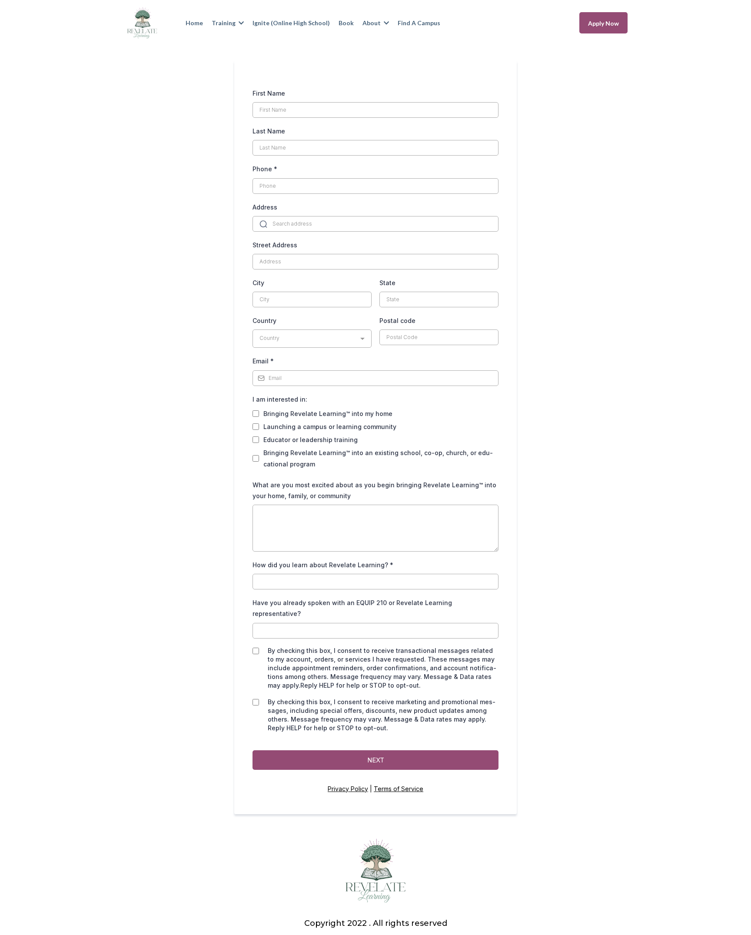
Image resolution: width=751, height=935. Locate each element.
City (258, 282)
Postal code (397, 320)
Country (264, 320)
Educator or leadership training (310, 439)
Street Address (275, 245)
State (387, 282)
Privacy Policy (348, 788)
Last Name (269, 131)
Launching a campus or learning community (329, 426)
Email (263, 361)
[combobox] (312, 338)
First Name (269, 93)
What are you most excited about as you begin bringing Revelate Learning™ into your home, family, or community (374, 490)
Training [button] (224, 23)
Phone (265, 169)
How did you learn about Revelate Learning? (323, 565)
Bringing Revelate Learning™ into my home (327, 413)
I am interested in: (280, 399)
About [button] (372, 23)
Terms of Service (398, 788)
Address (265, 207)
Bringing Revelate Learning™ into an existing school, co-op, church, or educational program (378, 458)
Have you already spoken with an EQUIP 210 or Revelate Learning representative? (352, 608)
